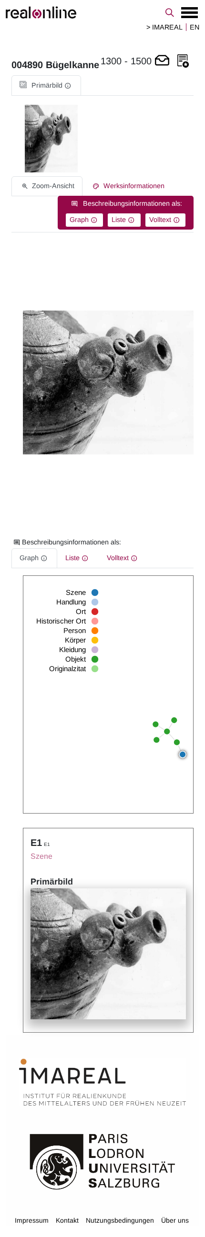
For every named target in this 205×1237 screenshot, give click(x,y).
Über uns (175, 1220)
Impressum (32, 1220)
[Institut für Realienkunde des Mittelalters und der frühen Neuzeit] (102, 1082)
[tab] (46, 85)
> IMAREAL (164, 27)
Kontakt (67, 1220)
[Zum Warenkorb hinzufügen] (162, 61)
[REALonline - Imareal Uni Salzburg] (102, 12)
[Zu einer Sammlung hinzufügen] (183, 61)
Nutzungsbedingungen (120, 1220)
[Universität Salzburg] (102, 1161)
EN (194, 27)
